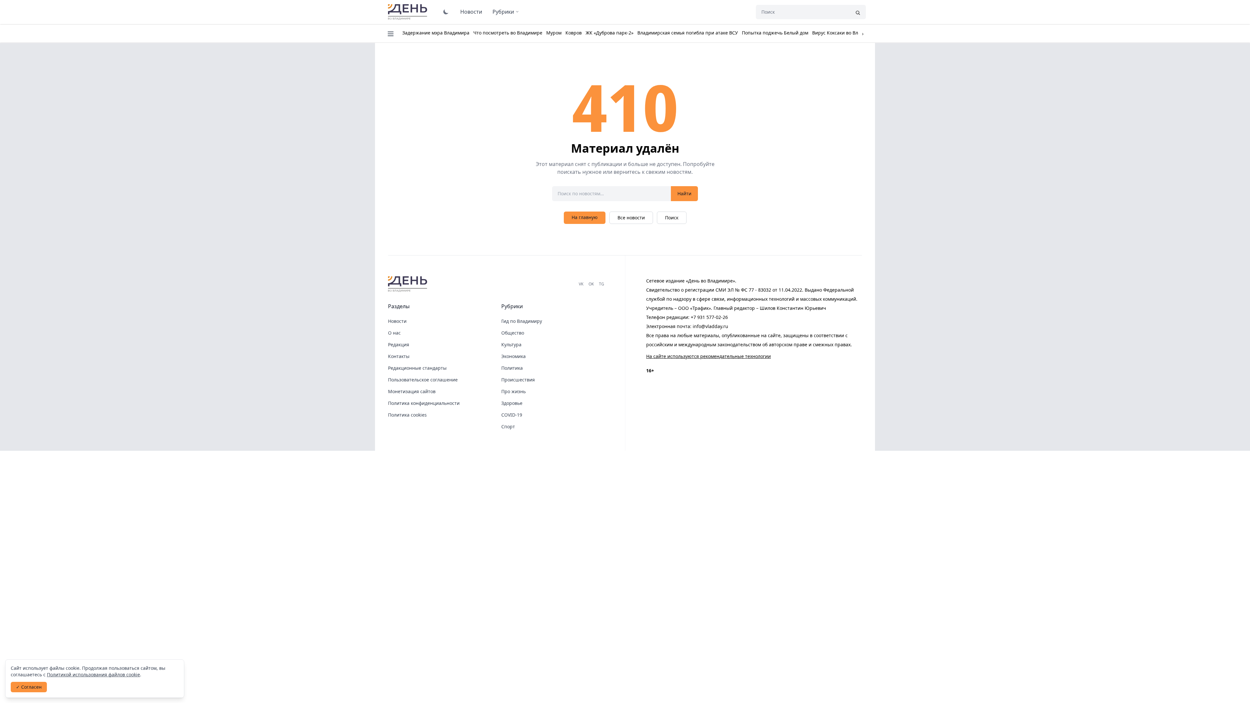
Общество (512, 333)
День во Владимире (408, 12)
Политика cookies (407, 415)
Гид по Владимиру (521, 321)
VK (581, 284)
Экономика (513, 356)
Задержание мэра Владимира (435, 33)
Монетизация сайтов (412, 391)
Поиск (671, 217)
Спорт (508, 426)
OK (591, 284)
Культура (511, 344)
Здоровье (511, 403)
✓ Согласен (29, 687)
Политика (512, 368)
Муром (554, 33)
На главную (585, 217)
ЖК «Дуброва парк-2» (609, 33)
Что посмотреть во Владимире (507, 33)
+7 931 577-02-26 (709, 317)
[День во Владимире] (408, 284)
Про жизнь (513, 391)
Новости (471, 11)
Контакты (399, 356)
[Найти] (858, 12)
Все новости (631, 217)
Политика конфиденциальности (424, 403)
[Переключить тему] (446, 12)
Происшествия (518, 380)
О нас (394, 333)
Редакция (398, 344)
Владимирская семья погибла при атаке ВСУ (687, 33)
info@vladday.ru (710, 326)
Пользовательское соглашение (423, 380)
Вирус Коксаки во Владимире (845, 33)
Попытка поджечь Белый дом (775, 33)
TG (601, 284)
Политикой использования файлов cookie (93, 674)
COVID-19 (511, 415)
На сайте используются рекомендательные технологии (708, 356)
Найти (684, 193)
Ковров (573, 33)
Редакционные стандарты (417, 368)
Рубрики (503, 11)
